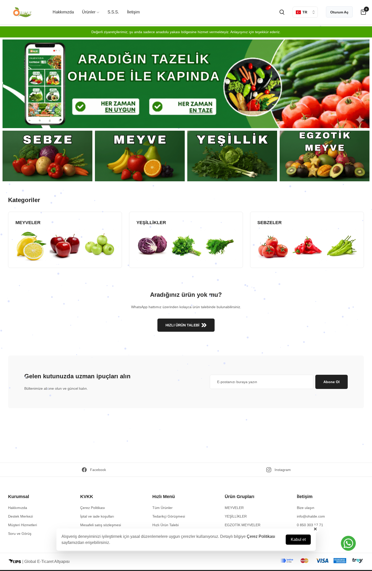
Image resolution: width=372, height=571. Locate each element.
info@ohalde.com (311, 516)
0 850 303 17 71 (310, 525)
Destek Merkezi (20, 516)
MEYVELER (234, 508)
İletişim (133, 12)
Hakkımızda (63, 12)
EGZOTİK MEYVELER (242, 525)
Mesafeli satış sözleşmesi (100, 525)
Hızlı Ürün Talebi (165, 525)
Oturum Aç (339, 12)
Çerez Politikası (261, 536)
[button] (348, 543)
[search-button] (281, 12)
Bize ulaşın (305, 508)
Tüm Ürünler (162, 508)
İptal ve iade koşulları (97, 516)
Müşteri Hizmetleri (22, 525)
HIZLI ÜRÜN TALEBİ (182, 325)
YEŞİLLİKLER (236, 516)
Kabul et (298, 539)
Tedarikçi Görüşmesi (168, 516)
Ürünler (88, 12)
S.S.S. (113, 12)
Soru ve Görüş (19, 533)
